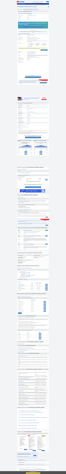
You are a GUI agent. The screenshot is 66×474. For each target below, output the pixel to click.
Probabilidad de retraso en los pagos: (23, 207)
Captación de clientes (26, 460)
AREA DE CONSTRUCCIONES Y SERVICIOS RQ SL (23, 387)
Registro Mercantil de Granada (30, 57)
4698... (28, 39)
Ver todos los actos (25, 279)
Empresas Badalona (26, 464)
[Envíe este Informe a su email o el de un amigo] (48, 6)
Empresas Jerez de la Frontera (38, 464)
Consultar (30, 115)
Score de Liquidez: (20, 206)
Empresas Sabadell (43, 464)
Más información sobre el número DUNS (33, 39)
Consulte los (32, 181)
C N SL (19, 375)
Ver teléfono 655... (30, 14)
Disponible (26, 151)
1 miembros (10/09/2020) (27, 172)
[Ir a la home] (20, 1)
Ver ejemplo (21, 448)
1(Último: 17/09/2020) (27, 272)
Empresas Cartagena (30, 464)
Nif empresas (23, 460)
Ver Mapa (35, 15)
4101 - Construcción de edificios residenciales (31, 52)
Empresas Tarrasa (33, 464)
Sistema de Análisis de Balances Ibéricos (41, 460)
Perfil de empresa (19, 460)
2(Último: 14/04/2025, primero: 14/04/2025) (30, 275)
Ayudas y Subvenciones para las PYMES (31, 460)
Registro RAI (37, 460)
